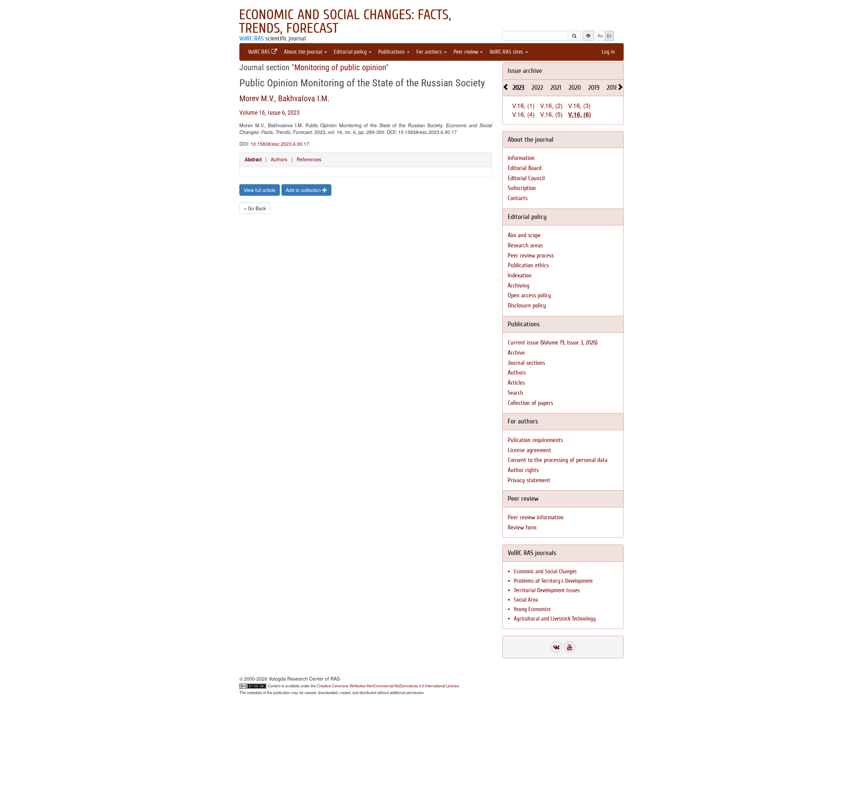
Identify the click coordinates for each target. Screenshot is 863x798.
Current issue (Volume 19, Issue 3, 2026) (552, 342)
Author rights (523, 470)
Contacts (518, 198)
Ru (600, 35)
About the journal (304, 52)
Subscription (522, 188)
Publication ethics (528, 265)
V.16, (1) (523, 105)
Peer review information (536, 517)
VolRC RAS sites (507, 52)
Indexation (520, 275)
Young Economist (532, 609)
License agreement (529, 450)
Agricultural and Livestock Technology (555, 618)
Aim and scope (524, 235)
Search (515, 392)
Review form (522, 527)
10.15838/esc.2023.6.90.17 (279, 143)
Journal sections (526, 362)
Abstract (253, 160)
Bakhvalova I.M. (303, 98)
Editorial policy (351, 52)
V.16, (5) (551, 114)
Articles (516, 382)
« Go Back (255, 208)
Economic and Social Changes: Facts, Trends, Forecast (345, 21)
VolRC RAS (251, 38)
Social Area (526, 600)
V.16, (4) (523, 114)
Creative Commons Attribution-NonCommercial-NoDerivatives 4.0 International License (388, 685)
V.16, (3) (579, 105)
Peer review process (531, 255)
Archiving (518, 285)
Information (521, 158)
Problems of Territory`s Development (553, 581)
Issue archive (525, 71)
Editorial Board (524, 168)
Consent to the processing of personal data (557, 460)
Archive (516, 352)
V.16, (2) (551, 105)
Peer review (466, 52)
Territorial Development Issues (547, 590)
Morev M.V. (256, 98)
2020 (575, 87)
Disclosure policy (527, 305)
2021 (555, 87)
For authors (429, 52)
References (309, 159)
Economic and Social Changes (545, 571)
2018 (612, 87)
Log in (608, 52)
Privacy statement (529, 480)
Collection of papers (530, 403)
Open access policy (529, 295)
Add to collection (304, 190)
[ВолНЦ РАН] (556, 647)
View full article (259, 190)
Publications (392, 52)
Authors (279, 159)
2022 (537, 87)
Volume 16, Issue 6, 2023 (269, 112)
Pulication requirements (535, 440)
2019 (593, 87)
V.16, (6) (579, 114)
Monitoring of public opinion (340, 67)
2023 (518, 87)
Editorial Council (526, 178)
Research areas (525, 245)
